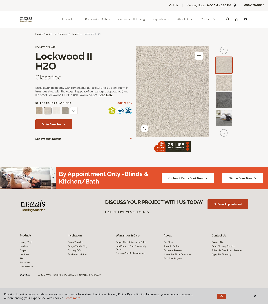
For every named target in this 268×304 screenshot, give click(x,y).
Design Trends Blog (77, 246)
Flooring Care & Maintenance (130, 253)
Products (62, 34)
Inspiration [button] (159, 19)
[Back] (224, 50)
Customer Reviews (173, 250)
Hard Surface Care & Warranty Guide (131, 247)
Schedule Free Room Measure (226, 250)
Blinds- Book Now (240, 178)
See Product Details (48, 138)
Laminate (24, 254)
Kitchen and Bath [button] (96, 19)
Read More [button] (106, 95)
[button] (228, 19)
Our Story (168, 242)
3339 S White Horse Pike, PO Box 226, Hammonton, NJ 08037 (69, 275)
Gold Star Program (173, 258)
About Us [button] (183, 19)
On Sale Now (26, 266)
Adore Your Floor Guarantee (177, 254)
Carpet (75, 34)
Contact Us (208, 19)
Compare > (124, 103)
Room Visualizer (76, 242)
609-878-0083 (254, 5)
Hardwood (25, 246)
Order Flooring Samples (223, 246)
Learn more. (73, 298)
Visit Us (174, 5)
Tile (21, 258)
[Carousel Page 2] (224, 83)
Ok (221, 296)
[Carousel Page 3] (224, 100)
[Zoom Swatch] (144, 128)
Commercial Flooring (131, 19)
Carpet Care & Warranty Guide (131, 242)
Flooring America (43, 34)
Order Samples (51, 124)
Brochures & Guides (77, 254)
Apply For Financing (222, 254)
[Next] (224, 133)
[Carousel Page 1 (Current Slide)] (224, 65)
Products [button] (68, 19)
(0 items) (245, 19)
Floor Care (25, 262)
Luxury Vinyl (26, 242)
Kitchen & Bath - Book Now (185, 178)
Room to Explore (172, 246)
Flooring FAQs (74, 250)
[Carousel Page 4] (224, 118)
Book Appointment (229, 204)
